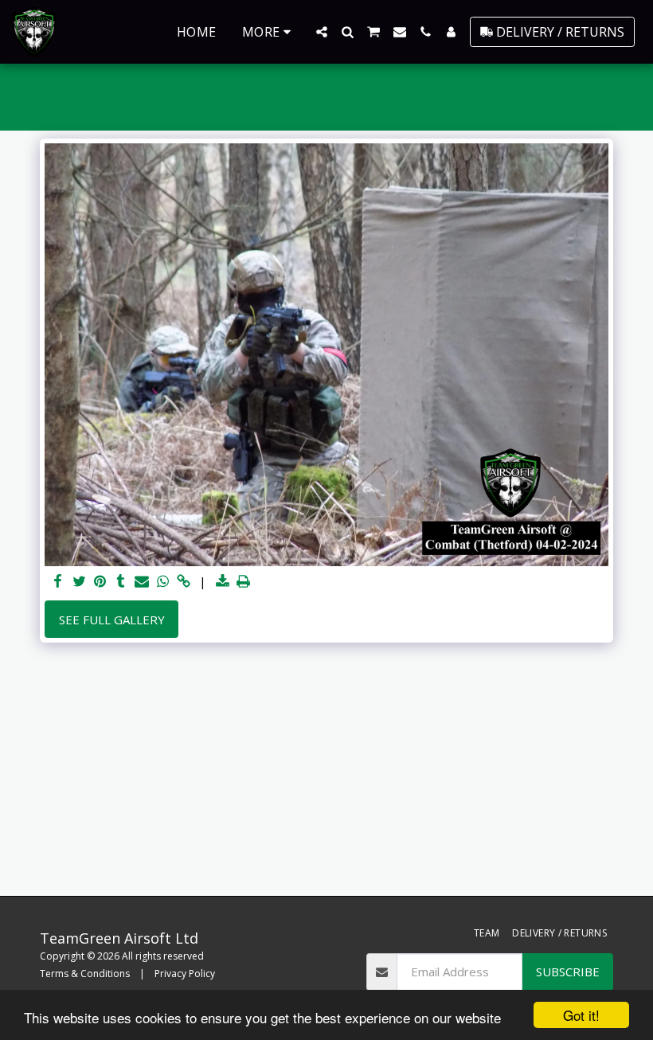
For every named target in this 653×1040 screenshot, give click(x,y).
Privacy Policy (184, 973)
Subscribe (568, 971)
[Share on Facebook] (58, 581)
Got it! (581, 1015)
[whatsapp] (162, 581)
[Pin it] (100, 581)
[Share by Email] (142, 581)
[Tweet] (79, 581)
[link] (183, 581)
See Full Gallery (112, 620)
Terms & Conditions (85, 973)
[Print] (243, 581)
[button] (322, 31)
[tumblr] (120, 581)
